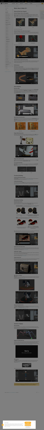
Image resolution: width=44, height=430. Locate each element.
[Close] (34, 422)
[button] (3, 425)
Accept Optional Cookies (28, 423)
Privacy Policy (8, 426)
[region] (19, 424)
